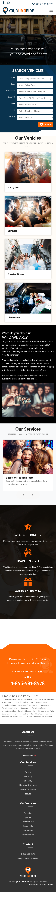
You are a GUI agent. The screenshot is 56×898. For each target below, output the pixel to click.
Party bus (28, 813)
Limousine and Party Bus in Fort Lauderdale (18, 711)
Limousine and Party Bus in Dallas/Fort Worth (19, 705)
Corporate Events (28, 789)
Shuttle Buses (28, 835)
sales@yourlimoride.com (28, 858)
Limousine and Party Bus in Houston (28, 714)
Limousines (28, 830)
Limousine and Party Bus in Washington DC (31, 702)
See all (28, 794)
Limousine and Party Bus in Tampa (33, 708)
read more (28, 755)
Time (13, 103)
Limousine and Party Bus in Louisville (40, 716)
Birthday (28, 781)
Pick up (12, 77)
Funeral (28, 772)
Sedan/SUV (28, 826)
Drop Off (11, 97)
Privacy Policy (33, 884)
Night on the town (28, 785)
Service (12, 116)
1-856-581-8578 (43, 4)
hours (13, 110)
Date (13, 84)
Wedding (28, 776)
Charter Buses (28, 822)
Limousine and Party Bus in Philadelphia (17, 699)
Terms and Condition (46, 884)
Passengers (10, 90)
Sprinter (28, 817)
